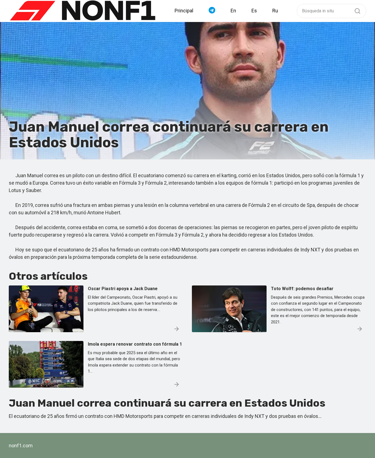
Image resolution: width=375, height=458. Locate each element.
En (233, 10)
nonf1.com (21, 445)
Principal (184, 10)
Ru (275, 10)
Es (254, 10)
